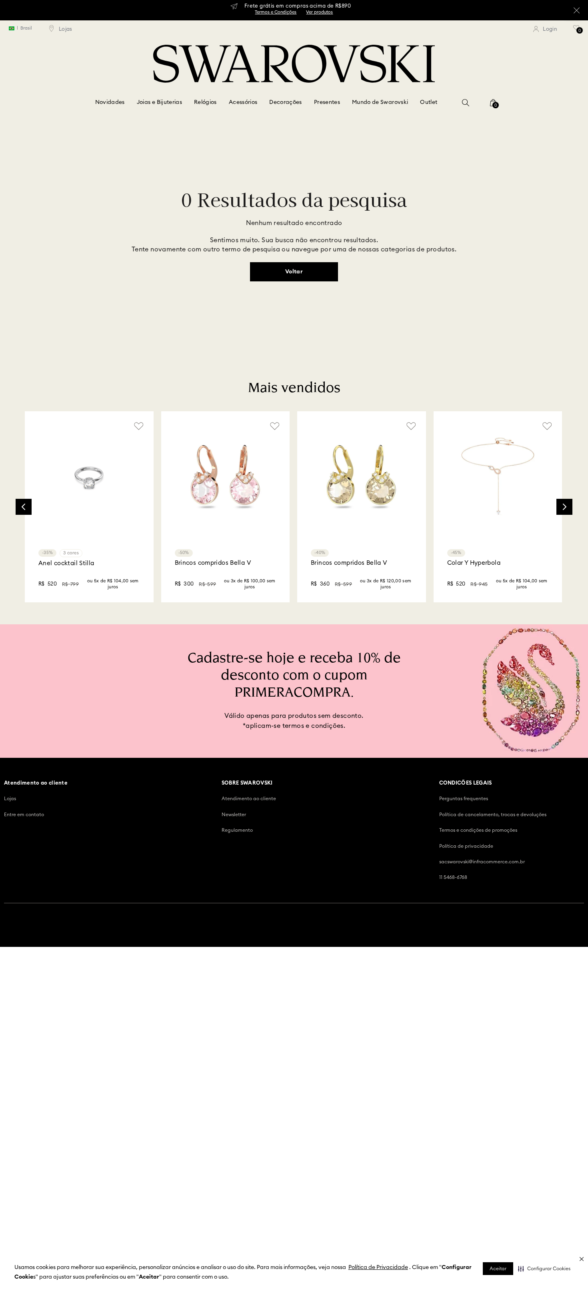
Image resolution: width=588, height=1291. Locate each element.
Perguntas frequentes (463, 870)
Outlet (428, 102)
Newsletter (234, 886)
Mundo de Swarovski (380, 102)
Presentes (327, 102)
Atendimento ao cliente (249, 870)
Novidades (110, 102)
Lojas (10, 870)
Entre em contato (24, 886)
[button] (544, 1268)
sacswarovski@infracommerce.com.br (482, 933)
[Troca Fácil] (192, 792)
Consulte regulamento (117, 798)
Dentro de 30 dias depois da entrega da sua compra (232, 797)
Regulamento (237, 901)
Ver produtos (319, 12)
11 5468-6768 (453, 948)
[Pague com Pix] (432, 787)
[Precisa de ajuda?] (312, 792)
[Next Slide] (564, 507)
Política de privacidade (466, 917)
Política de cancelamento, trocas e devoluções (492, 886)
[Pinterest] (540, 1073)
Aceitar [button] (498, 1268)
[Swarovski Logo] (294, 1074)
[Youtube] (559, 1073)
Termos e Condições (275, 12)
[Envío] (74, 791)
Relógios (205, 102)
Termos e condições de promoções (478, 901)
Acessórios (243, 102)
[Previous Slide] (24, 507)
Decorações (285, 102)
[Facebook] (482, 1073)
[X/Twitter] (520, 1073)
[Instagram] (501, 1073)
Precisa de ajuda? (349, 780)
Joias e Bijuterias (159, 102)
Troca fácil (218, 776)
